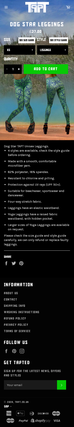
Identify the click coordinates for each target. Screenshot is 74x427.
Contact (10, 299)
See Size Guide (26, 40)
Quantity (11, 59)
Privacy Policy (16, 325)
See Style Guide (58, 40)
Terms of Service (17, 331)
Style (41, 39)
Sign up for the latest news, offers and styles (32, 373)
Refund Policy (15, 318)
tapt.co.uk (22, 402)
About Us (11, 293)
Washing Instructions (21, 312)
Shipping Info (14, 306)
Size (7, 39)
